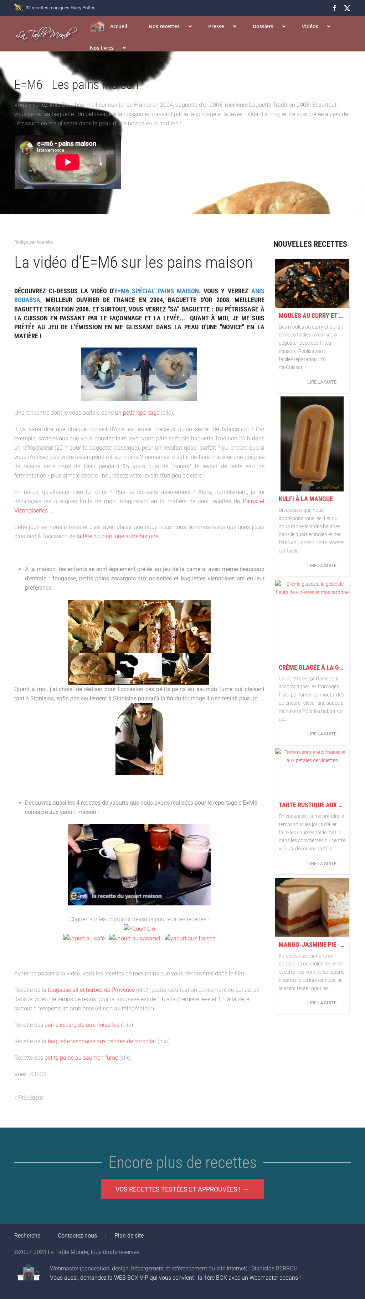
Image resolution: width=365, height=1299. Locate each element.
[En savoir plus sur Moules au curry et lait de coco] (312, 283)
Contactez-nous (77, 1235)
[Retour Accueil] (46, 33)
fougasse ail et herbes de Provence (91, 989)
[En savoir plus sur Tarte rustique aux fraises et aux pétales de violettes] (312, 773)
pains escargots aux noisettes (82, 1024)
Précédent (30, 1097)
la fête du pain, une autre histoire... (120, 536)
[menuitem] (108, 26)
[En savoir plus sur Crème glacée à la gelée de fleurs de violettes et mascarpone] (312, 620)
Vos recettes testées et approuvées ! (178, 1189)
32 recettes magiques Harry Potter (60, 7)
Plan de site (129, 1235)
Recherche (27, 1235)
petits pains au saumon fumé (81, 1057)
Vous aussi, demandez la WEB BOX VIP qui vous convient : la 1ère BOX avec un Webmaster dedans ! (175, 1277)
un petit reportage (137, 412)
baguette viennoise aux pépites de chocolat (102, 1041)
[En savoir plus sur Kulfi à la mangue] (312, 443)
